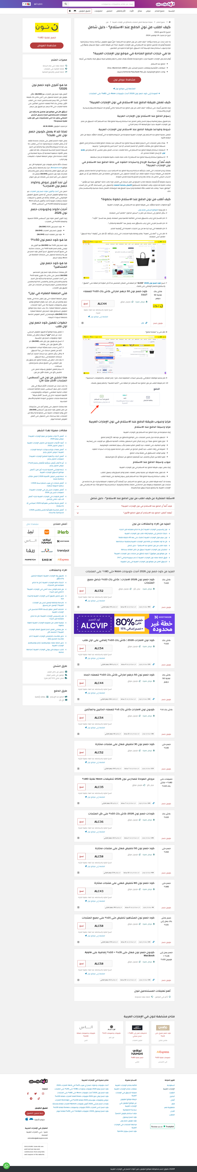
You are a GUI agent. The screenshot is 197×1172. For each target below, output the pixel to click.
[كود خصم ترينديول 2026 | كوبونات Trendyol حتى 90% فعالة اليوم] (63, 550)
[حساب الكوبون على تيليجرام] (31, 1098)
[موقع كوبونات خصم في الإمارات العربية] (170, 22)
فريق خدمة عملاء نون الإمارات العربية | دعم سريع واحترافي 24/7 (142, 557)
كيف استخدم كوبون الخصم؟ (126, 1113)
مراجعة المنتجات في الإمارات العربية (125, 1126)
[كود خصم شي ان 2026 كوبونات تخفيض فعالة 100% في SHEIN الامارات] (47, 559)
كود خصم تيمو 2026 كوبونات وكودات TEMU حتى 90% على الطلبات (82, 1089)
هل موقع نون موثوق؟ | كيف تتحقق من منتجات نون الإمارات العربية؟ (140, 553)
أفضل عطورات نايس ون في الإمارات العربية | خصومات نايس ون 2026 (46, 491)
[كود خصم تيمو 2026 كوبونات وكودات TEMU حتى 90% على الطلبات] (47, 531)
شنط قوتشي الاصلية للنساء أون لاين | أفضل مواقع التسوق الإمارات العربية (47, 471)
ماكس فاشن (163, 1040)
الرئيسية (171, 11)
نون (107, 22)
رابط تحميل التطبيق (35, 1113)
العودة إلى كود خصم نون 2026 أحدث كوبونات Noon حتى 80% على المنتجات (123, 93)
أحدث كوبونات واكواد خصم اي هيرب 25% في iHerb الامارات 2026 (83, 1085)
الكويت (172, 1092)
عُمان (173, 1100)
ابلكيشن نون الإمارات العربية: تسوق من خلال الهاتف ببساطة (144, 549)
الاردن (172, 1111)
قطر (173, 1103)
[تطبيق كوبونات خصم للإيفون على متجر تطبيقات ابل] (69, 11)
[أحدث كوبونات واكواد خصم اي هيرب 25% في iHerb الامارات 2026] (63, 531)
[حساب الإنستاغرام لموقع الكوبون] (43, 1093)
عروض (148, 11)
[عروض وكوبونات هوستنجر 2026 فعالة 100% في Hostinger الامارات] (63, 541)
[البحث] (65, 4)
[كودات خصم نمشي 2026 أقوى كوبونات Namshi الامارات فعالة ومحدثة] (137, 1052)
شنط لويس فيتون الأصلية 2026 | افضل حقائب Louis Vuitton (46, 478)
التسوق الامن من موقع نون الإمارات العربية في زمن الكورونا (143, 561)
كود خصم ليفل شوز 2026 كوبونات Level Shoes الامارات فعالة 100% (82, 1096)
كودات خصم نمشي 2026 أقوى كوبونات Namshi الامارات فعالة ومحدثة (81, 1103)
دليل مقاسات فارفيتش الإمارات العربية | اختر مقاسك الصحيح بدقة (46, 637)
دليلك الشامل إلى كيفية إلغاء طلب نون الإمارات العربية (146, 533)
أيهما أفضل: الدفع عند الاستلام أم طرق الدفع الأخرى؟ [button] (147, 513)
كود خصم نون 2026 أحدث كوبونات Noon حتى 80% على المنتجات (83, 1092)
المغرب (172, 1114)
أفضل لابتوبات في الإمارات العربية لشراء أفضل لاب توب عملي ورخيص (46, 498)
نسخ (86, 303)
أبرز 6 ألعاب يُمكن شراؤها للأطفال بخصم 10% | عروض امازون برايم (46, 464)
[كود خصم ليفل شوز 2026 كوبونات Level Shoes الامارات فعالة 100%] (30, 531)
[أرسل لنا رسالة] (6, 1165)
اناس (86, 1040)
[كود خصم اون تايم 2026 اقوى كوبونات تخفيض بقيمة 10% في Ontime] (111, 1027)
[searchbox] (102, 4)
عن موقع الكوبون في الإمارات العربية (128, 1105)
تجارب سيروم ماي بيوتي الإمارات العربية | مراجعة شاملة (45, 651)
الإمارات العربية (169, 1089)
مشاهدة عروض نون (124, 79)
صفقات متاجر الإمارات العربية (125, 1089)
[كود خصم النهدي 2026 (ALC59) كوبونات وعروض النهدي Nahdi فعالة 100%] (47, 550)
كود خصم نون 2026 (152, 283)
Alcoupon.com (56, 167)
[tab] (124, 506)
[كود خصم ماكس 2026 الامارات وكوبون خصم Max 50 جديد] (163, 1027)
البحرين (172, 1096)
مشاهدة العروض (46, 45)
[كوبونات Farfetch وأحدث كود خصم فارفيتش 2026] (30, 559)
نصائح (140, 11)
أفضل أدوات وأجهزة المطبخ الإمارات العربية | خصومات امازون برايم (46, 458)
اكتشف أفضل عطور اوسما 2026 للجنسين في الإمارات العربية (46, 611)
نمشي (137, 1061)
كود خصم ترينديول (130, 1117)
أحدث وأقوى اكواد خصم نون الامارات (44, 191)
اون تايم (111, 1037)
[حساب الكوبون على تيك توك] (39, 1098)
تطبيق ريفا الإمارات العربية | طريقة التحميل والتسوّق (47, 577)
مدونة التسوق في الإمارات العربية (126, 1094)
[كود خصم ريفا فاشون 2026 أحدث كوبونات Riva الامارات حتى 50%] (30, 550)
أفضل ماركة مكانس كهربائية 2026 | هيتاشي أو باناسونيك (45, 504)
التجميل (109, 11)
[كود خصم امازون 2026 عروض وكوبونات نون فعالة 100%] (137, 1027)
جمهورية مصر (169, 1107)
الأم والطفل (121, 11)
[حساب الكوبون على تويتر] (35, 1093)
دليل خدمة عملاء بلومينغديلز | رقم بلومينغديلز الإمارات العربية (46, 644)
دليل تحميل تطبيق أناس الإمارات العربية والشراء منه (45, 597)
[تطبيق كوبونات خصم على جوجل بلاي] (75, 11)
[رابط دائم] (146, 322)
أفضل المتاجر (60, 524)
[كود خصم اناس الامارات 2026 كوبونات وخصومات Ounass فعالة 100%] (86, 1027)
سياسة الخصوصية (130, 1109)
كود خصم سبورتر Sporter (127, 1131)
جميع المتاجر (159, 11)
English (39, 4)
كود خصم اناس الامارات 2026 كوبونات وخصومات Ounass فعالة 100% (81, 1107)
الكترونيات (98, 11)
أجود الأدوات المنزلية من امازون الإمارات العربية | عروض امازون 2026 (45, 444)
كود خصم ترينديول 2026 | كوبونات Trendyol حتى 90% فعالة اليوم (83, 1111)
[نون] (46, 27)
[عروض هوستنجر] (124, 624)
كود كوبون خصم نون (128, 1120)
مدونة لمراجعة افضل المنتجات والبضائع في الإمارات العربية (132, 22)
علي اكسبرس (162, 1061)
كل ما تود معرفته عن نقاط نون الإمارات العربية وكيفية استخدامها (141, 541)
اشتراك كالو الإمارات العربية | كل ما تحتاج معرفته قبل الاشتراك (48, 584)
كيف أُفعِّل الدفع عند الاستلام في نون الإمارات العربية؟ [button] (146, 506)
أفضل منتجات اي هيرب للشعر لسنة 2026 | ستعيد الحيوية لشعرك (47, 484)
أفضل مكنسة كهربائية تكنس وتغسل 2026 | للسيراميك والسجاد (46, 511)
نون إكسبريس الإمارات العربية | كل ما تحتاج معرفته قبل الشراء (143, 529)
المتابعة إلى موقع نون (125, 88)
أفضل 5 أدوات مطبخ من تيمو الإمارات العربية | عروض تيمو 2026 (46, 437)
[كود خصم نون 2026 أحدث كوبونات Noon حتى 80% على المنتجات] (158, 305)
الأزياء (132, 11)
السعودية (171, 1085)
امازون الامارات (137, 1040)
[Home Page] (165, 3)
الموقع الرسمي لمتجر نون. (148, 210)
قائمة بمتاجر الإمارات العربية (126, 1085)
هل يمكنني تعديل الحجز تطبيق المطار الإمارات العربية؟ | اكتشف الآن (46, 631)
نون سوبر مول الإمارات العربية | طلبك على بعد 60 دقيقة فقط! (143, 537)
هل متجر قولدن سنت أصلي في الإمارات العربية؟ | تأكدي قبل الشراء (45, 591)
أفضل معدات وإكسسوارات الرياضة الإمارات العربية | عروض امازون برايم (47, 451)
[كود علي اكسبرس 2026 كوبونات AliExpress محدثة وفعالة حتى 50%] (163, 1052)
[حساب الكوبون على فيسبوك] (28, 1093)
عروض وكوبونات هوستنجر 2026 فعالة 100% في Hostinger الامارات (82, 1100)
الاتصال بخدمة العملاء (123, 185)
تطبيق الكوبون (84, 11)
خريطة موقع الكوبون (128, 1099)
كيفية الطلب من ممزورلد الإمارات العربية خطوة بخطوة (45, 624)
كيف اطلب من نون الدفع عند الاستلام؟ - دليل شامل (147, 545)
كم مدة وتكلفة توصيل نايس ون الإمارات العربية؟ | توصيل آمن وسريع (48, 604)
